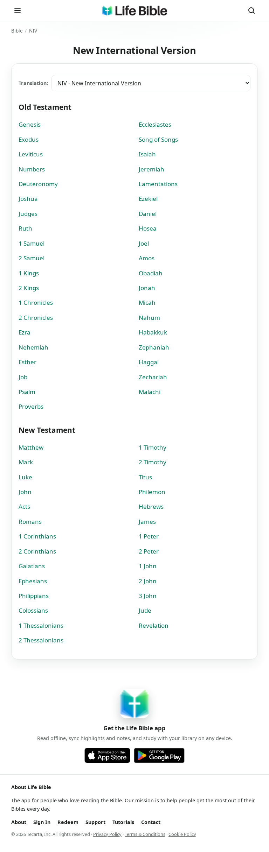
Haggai (149, 362)
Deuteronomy (38, 184)
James (147, 521)
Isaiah (147, 154)
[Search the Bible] (251, 10)
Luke (25, 477)
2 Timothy (152, 462)
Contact (150, 822)
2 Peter (149, 551)
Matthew (31, 447)
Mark (26, 462)
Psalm (27, 392)
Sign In (41, 822)
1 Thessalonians (41, 625)
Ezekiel (148, 199)
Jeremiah (151, 169)
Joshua (28, 199)
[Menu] (17, 10)
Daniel (148, 214)
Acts (24, 506)
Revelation (153, 625)
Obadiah (151, 273)
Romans (30, 521)
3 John (148, 596)
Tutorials (123, 822)
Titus (145, 477)
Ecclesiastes (155, 124)
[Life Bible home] (134, 10)
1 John (148, 566)
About (18, 822)
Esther (27, 362)
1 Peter (149, 536)
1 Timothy (152, 447)
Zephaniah (154, 347)
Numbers (32, 169)
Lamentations (158, 184)
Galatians (32, 566)
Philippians (34, 596)
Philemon (152, 492)
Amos (146, 258)
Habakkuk (153, 332)
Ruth (25, 228)
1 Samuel (31, 243)
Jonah (147, 288)
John (25, 492)
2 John (148, 581)
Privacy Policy (107, 834)
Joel (144, 243)
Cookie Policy (182, 834)
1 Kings (29, 273)
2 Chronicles (36, 318)
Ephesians (33, 581)
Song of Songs (158, 139)
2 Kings (29, 288)
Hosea (148, 228)
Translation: (33, 83)
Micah (147, 302)
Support (95, 822)
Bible (17, 30)
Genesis (30, 124)
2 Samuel (31, 258)
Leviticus (31, 154)
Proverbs (31, 406)
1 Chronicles (36, 302)
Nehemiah (33, 347)
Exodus (29, 139)
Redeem (67, 822)
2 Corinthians (37, 551)
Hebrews (151, 506)
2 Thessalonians (41, 640)
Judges (28, 214)
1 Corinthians (37, 536)
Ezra (24, 332)
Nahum (149, 318)
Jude (145, 610)
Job (23, 377)
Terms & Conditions (145, 834)
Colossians (33, 610)
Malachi (149, 392)
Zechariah (153, 377)
